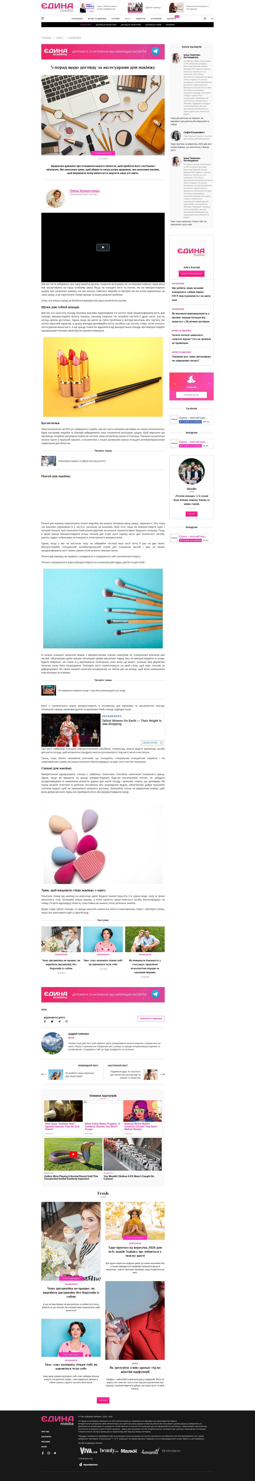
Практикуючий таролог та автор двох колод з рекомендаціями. (198, 137)
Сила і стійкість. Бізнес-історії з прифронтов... (107, 7)
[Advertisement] (103, 500)
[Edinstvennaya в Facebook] (42, 1453)
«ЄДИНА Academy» (153, 7)
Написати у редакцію (151, 1018)
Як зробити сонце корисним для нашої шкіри (80, 1075)
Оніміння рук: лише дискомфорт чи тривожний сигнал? (191, 359)
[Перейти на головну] (57, 7)
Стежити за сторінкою (191, 422)
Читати (191, 514)
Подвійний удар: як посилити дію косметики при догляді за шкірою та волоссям (125, 1074)
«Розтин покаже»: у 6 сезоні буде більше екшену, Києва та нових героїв (192, 500)
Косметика (85, 24)
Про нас (45, 1431)
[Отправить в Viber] (65, 1021)
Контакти (46, 1436)
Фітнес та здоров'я (181, 330)
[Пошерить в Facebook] (45, 1021)
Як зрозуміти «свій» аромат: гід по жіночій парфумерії (135, 1370)
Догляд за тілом (153, 24)
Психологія (61, 954)
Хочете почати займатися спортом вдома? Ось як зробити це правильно (191, 339)
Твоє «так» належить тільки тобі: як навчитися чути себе (103, 963)
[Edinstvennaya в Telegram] (54, 1453)
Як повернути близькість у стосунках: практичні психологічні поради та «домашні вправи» (145, 967)
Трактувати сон (191, 395)
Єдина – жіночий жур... (193, 417)
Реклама (45, 1441)
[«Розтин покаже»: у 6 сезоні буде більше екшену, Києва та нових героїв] (191, 471)
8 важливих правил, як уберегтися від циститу (82, 461)
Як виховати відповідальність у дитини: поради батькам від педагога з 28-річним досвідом (191, 318)
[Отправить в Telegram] (59, 1021)
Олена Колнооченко (85, 191)
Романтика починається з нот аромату (197, 7)
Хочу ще (103, 1400)
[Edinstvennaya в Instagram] (48, 1453)
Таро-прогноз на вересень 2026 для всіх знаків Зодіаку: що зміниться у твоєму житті (135, 1252)
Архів (44, 1446)
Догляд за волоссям (106, 24)
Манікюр (170, 24)
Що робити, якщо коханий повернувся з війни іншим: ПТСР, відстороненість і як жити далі (191, 294)
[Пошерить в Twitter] (52, 1021)
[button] (205, 18)
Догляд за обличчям (131, 24)
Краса (135, 1363)
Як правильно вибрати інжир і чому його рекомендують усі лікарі (92, 690)
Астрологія (135, 1243)
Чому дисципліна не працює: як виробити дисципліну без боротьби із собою (61, 965)
